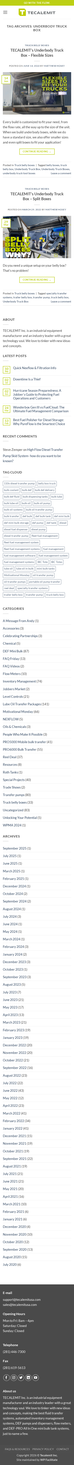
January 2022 (12, 1128)
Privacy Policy (43, 1449)
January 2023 (12, 1038)
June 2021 (10, 1181)
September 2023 (15, 977)
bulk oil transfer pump (39, 509)
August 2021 (12, 1166)
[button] (5, 12)
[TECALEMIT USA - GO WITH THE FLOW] (37, 12)
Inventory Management (19, 681)
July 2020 (10, 1265)
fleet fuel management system (21, 542)
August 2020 (12, 1257)
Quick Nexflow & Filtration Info (34, 368)
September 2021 (15, 1159)
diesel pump (38, 529)
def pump (37, 522)
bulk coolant (11, 490)
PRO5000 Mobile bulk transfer (24, 742)
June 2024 (10, 924)
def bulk (27, 516)
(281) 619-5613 (14, 1368)
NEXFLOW (11, 719)
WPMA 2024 (12, 825)
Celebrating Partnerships (20, 636)
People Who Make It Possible (23, 734)
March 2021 (11, 1204)
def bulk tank (43, 516)
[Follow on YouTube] (35, 1377)
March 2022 (11, 1113)
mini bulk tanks (46, 568)
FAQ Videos (11, 666)
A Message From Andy (18, 621)
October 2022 (13, 1060)
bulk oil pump (42, 503)
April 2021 (10, 1197)
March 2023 (11, 1022)
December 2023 (14, 962)
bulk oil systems (13, 509)
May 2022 (10, 1098)
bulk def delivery (44, 490)
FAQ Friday (11, 659)
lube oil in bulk (24, 568)
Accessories (11, 628)
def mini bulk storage (16, 522)
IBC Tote (43, 561)
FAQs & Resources (17, 1449)
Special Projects (14, 780)
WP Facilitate (48, 1459)
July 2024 (10, 916)
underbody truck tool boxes (19, 173)
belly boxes (52, 165)
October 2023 (13, 969)
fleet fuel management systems (22, 548)
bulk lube (56, 496)
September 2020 (15, 1249)
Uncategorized (13, 810)
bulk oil (26, 503)
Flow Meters (11, 674)
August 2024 (12, 909)
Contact (63, 1449)
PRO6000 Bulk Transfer (19, 749)
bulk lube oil (11, 503)
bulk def (26, 490)
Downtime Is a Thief (27, 379)
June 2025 (10, 863)
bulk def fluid (11, 496)
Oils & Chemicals (14, 727)
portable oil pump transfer (44, 581)
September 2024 (15, 901)
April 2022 (10, 1106)
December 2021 (14, 1136)
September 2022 (15, 1068)
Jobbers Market (14, 689)
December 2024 (14, 886)
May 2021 (10, 1189)
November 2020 (14, 1234)
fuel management (53, 548)
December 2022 (14, 1045)
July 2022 (10, 1083)
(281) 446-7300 (14, 1352)
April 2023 (10, 1015)
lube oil (8, 568)
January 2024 (12, 954)
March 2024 (11, 939)
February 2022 (13, 1121)
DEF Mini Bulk (13, 651)
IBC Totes (56, 561)
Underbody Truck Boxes (55, 169)
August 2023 (12, 984)
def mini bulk (61, 516)
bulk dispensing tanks (35, 496)
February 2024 (13, 947)
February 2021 (13, 1212)
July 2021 (10, 1174)
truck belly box (59, 297)
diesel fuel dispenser (16, 529)
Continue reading (37, 151)
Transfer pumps (13, 795)
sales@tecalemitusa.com (20, 1305)
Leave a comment (61, 173)
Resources (10, 764)
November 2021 (14, 1143)
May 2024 (10, 932)
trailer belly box (22, 297)
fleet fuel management (45, 535)
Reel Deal (9, 757)
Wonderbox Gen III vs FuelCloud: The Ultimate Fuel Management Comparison (40, 409)
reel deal (9, 588)
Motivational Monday (16, 575)
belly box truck (47, 483)
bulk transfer (11, 516)
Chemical (9, 643)
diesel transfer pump (16, 535)
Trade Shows (12, 787)
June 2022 (10, 1090)
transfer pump (41, 297)
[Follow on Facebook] (6, 1377)
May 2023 (10, 1007)
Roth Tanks (10, 772)
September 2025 (15, 848)
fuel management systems (19, 561)
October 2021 (13, 1151)
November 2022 (14, 1053)
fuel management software (19, 555)
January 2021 (12, 1219)
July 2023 (10, 992)
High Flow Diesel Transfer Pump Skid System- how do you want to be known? (33, 455)
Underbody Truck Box (27, 169)
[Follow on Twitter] (21, 1377)
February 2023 (13, 1030)
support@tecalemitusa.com (22, 1300)
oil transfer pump (43, 575)
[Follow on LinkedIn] (28, 1377)
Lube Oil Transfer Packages (22, 704)
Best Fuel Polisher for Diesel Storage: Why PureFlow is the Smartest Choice (39, 422)
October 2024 (13, 894)
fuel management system (53, 555)
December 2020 (14, 1227)
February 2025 (13, 879)
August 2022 (12, 1075)
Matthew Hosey (54, 65)
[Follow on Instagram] (13, 1377)
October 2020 (13, 1242)
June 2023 (10, 1000)
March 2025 (11, 871)
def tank (51, 522)
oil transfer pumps (15, 581)
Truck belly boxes (37, 45)
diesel (63, 522)
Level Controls (13, 697)
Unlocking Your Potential (20, 818)
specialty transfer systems (32, 588)
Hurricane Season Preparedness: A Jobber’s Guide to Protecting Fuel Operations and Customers (37, 394)
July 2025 (10, 856)
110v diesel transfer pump (19, 483)
